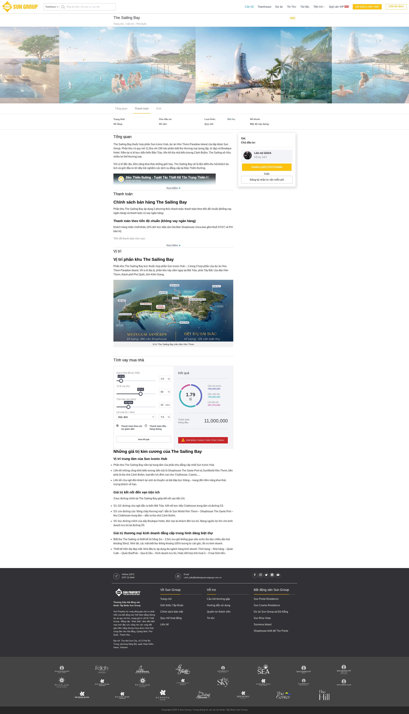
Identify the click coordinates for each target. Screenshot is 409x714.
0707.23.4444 (128, 577)
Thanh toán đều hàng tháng (158, 427)
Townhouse (264, 6)
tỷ (169, 378)
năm (167, 405)
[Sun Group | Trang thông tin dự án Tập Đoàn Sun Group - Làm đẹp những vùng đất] (20, 7)
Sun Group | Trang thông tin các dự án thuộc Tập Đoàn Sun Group (213, 709)
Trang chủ (118, 23)
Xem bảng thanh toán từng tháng (204, 440)
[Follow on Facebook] (255, 575)
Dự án (279, 6)
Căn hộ (249, 6)
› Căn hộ (129, 23)
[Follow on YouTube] (278, 575)
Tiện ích (318, 6)
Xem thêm (172, 188)
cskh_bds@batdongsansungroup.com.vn (202, 577)
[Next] (397, 65)
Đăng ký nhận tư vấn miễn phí (267, 179)
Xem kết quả (143, 439)
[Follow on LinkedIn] (272, 575)
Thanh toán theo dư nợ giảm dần (131, 427)
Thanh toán (142, 108)
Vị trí (158, 108)
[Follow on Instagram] (260, 575)
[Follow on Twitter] (266, 575)
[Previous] (12, 65)
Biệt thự (231, 119)
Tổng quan (121, 108)
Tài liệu (304, 6)
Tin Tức (291, 6)
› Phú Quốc (141, 23)
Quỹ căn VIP (336, 6)
